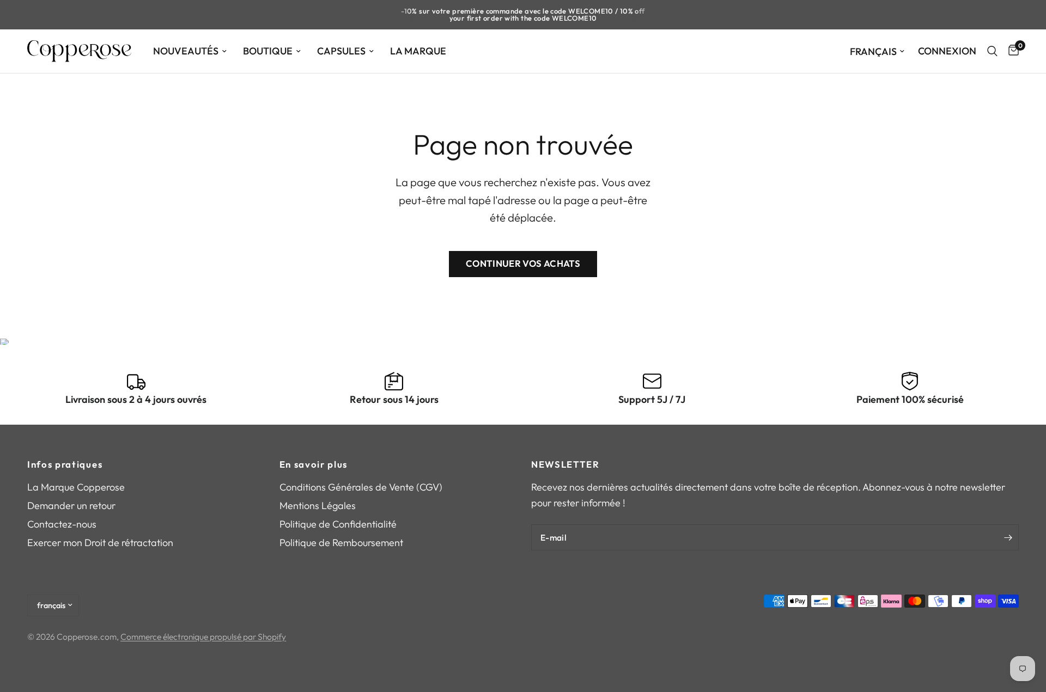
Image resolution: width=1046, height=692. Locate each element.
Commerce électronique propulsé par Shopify (203, 636)
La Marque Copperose (76, 487)
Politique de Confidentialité (338, 524)
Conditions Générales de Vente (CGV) (360, 487)
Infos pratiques (64, 464)
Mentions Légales (317, 505)
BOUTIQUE (268, 51)
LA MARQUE (418, 51)
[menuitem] (190, 51)
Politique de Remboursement (341, 542)
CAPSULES (341, 51)
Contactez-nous (61, 524)
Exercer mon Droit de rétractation (100, 542)
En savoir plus (313, 464)
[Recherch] (992, 51)
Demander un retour (71, 505)
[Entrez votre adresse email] (1008, 537)
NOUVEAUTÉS (185, 51)
